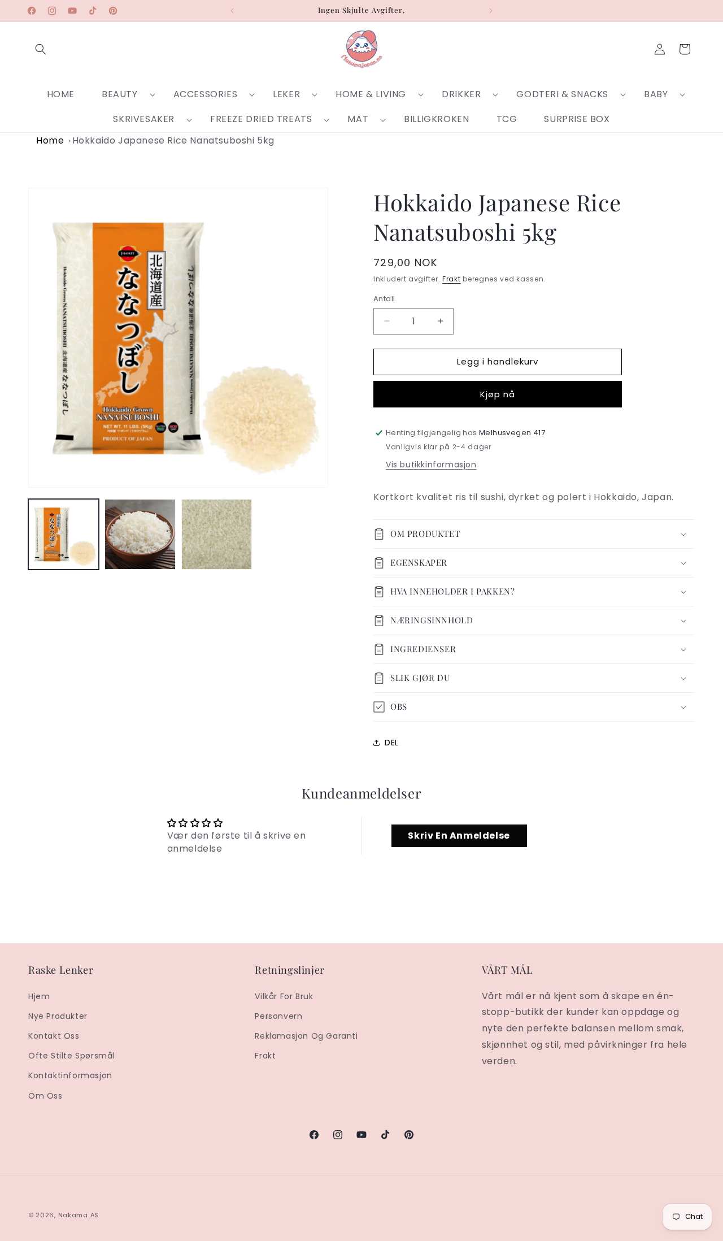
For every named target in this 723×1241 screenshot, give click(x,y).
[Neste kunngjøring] (490, 10)
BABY (656, 94)
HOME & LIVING (371, 94)
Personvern (278, 1016)
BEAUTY (120, 94)
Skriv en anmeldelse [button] (458, 835)
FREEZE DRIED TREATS (261, 118)
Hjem (39, 996)
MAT (357, 118)
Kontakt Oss (54, 1036)
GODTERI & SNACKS (562, 94)
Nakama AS (78, 1215)
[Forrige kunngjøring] (232, 10)
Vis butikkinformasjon (431, 464)
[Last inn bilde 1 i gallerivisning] (63, 534)
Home (50, 140)
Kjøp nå (497, 394)
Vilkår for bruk (284, 996)
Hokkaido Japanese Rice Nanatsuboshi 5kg (173, 140)
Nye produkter (58, 1016)
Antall (384, 298)
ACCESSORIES (205, 94)
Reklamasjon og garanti (306, 1036)
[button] (40, 49)
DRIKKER (461, 94)
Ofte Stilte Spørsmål (71, 1055)
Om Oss (45, 1095)
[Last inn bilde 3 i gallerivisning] (216, 534)
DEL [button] (392, 742)
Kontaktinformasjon (70, 1075)
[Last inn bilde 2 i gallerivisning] (139, 534)
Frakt (451, 279)
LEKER (286, 94)
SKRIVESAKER (144, 118)
